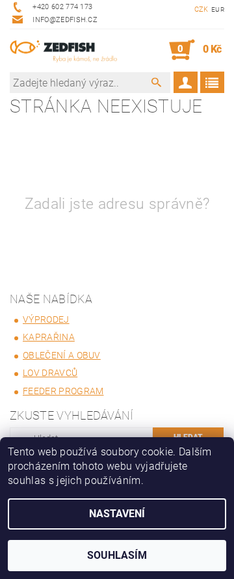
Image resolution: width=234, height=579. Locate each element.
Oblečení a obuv (62, 355)
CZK (201, 9)
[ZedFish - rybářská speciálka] (63, 50)
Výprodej (46, 319)
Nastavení (117, 513)
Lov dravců (50, 373)
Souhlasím (117, 555)
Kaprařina (49, 337)
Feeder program (63, 391)
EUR (217, 9)
